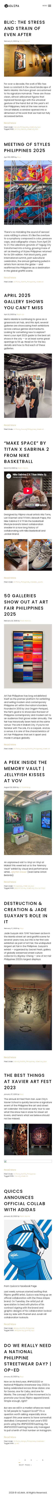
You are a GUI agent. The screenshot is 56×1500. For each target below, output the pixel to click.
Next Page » (25, 1465)
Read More (10, 123)
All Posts (17, 282)
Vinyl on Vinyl (40, 888)
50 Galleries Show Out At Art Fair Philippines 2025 (26, 605)
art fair (17, 129)
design (16, 1328)
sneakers (33, 582)
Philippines (24, 127)
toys (39, 127)
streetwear (40, 1441)
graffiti (27, 1330)
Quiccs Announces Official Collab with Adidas (25, 1200)
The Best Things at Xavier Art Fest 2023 (28, 1081)
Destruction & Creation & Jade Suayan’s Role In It (26, 912)
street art (32, 127)
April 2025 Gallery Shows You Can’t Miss (24, 301)
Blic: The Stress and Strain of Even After (24, 28)
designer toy (19, 1330)
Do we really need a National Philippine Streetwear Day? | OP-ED (28, 1357)
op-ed (17, 1443)
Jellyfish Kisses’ (19, 872)
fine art (16, 127)
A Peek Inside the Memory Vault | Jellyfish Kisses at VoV (25, 771)
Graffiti (23, 282)
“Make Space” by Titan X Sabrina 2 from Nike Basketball (26, 452)
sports (40, 582)
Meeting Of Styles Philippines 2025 (27, 147)
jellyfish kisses (20, 888)
